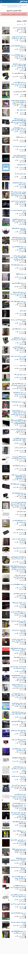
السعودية (20, 5)
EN (1, 1)
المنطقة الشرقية (14, 5)
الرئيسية (25, 5)
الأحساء (8, 5)
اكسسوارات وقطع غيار (12, 6)
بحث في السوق (20, 24)
